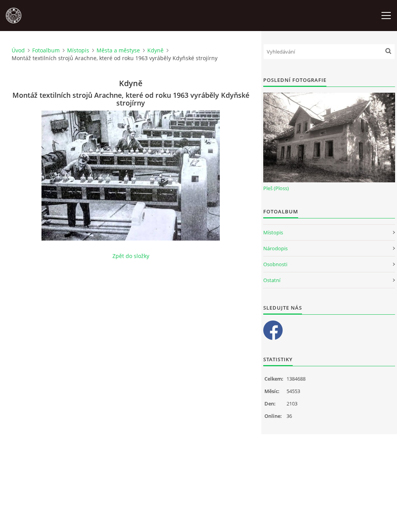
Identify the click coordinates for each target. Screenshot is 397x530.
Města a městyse (118, 50)
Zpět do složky (130, 256)
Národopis (275, 248)
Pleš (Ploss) (276, 188)
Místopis (78, 50)
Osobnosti (275, 264)
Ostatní (271, 280)
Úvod (18, 50)
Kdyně (155, 50)
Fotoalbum (46, 50)
